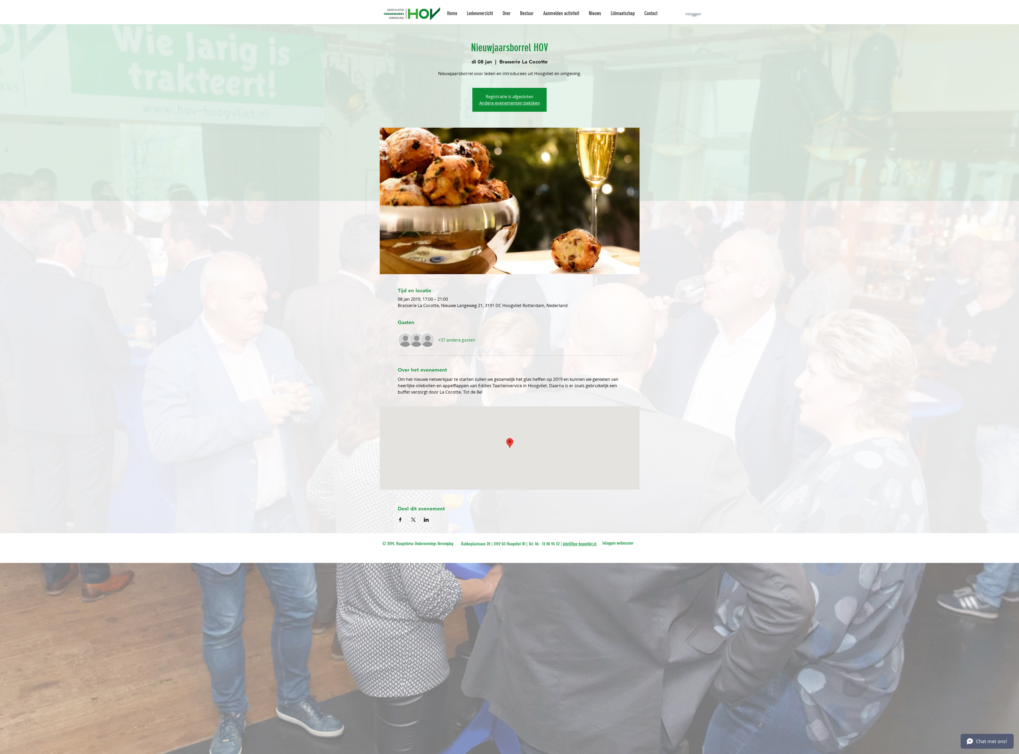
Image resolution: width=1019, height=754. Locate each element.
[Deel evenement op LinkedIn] (426, 520)
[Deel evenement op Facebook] (400, 520)
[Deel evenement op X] (413, 520)
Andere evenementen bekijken (509, 103)
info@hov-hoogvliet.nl (580, 543)
